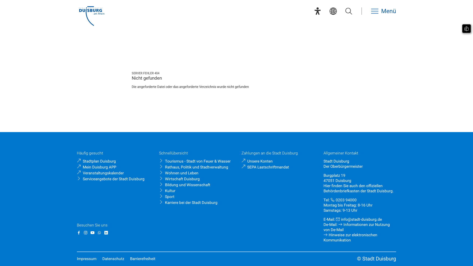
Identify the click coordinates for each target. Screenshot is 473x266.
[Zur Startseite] (91, 16)
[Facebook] (79, 233)
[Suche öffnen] (348, 11)
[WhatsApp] (99, 233)
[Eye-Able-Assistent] (317, 11)
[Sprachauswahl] (333, 11)
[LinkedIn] (106, 233)
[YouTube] (92, 233)
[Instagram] (86, 233)
